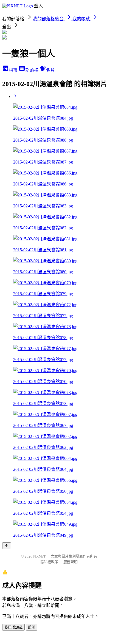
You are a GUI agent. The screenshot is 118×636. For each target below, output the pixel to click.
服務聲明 (70, 562)
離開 (31, 627)
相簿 (14, 70)
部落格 (32, 70)
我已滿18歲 (13, 627)
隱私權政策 (49, 562)
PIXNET (39, 556)
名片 (50, 70)
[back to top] (6, 545)
